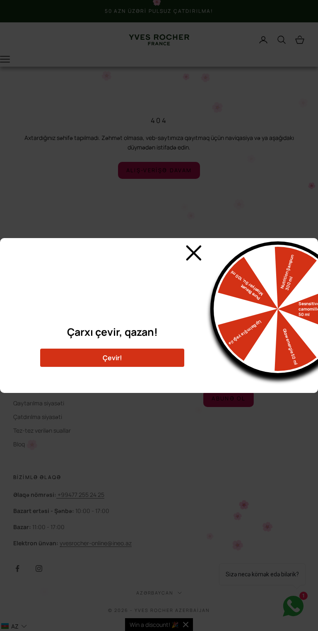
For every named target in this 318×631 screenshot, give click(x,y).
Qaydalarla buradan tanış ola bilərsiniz (112, 377)
